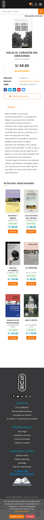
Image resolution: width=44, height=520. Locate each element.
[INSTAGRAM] (26, 396)
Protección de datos (22, 439)
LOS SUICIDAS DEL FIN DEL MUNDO (31, 216)
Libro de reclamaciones (22, 467)
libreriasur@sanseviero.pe (22, 411)
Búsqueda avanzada (34, 16)
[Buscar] (41, 11)
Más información (22, 511)
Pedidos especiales (22, 459)
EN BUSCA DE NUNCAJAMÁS (12, 321)
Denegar (30, 516)
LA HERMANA (31, 268)
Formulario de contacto (22, 415)
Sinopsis (11, 107)
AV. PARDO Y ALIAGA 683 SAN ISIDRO (22, 419)
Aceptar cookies (17, 516)
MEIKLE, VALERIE (22, 59)
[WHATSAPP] (22, 396)
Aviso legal (22, 431)
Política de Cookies (22, 443)
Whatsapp (22, 463)
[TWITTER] (18, 396)
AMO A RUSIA (31, 320)
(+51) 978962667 (22, 407)
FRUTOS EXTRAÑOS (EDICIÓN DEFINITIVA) (12, 269)
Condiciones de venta (22, 435)
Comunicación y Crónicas (29, 81)
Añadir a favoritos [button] (20, 96)
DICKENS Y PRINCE (13, 216)
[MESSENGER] (30, 396)
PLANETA (23, 78)
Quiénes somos (22, 455)
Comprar (12, 231)
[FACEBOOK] (14, 396)
